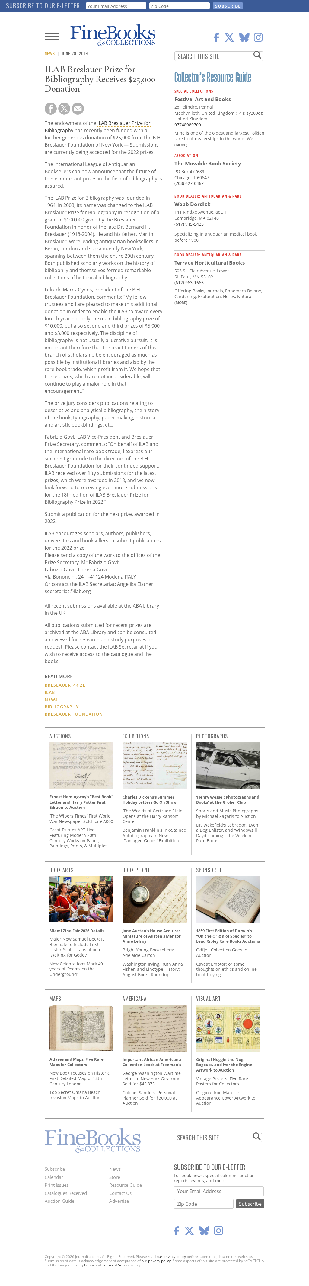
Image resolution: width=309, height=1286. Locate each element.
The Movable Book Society (207, 163)
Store (114, 1177)
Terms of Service (116, 1265)
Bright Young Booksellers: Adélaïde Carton (148, 952)
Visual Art (208, 998)
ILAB (50, 692)
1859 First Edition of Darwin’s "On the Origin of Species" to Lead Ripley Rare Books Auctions (228, 936)
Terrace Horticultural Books (209, 262)
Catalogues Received (66, 1193)
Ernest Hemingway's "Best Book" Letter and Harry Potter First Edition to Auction (81, 802)
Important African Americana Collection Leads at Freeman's (152, 1062)
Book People (136, 870)
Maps (55, 998)
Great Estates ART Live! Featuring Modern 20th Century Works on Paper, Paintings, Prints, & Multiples (78, 838)
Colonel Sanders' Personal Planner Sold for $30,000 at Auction (150, 1098)
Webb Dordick (192, 204)
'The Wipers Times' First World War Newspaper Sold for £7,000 (81, 818)
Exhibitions (136, 736)
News (50, 53)
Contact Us (120, 1193)
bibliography (62, 707)
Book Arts (61, 870)
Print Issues (56, 1185)
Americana (135, 998)
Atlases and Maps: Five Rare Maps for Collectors (76, 1061)
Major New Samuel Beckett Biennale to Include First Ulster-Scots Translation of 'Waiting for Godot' (76, 947)
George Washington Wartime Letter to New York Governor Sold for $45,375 (152, 1078)
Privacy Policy (82, 1265)
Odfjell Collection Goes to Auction (221, 952)
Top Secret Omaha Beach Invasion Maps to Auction (74, 1094)
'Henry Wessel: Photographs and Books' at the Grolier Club (227, 799)
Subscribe (55, 1169)
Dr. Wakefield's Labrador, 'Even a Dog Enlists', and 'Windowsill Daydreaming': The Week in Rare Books (227, 833)
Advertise (119, 1201)
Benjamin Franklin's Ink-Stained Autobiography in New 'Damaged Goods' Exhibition (154, 835)
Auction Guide (59, 1201)
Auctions (60, 736)
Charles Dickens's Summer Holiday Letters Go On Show (150, 799)
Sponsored (208, 870)
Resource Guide (125, 1185)
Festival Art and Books (202, 99)
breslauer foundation (74, 714)
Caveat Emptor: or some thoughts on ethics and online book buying (226, 969)
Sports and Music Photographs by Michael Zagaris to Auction (227, 813)
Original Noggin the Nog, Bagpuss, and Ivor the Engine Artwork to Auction (224, 1065)
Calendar (54, 1177)
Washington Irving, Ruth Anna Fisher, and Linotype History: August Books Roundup (153, 969)
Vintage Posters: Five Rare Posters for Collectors (222, 1081)
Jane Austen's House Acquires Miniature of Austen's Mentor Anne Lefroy (152, 936)
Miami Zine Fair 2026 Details (76, 930)
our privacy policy (171, 1256)
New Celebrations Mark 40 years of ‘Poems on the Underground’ (76, 969)
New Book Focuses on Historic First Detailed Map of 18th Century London (79, 1078)
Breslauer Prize (65, 685)
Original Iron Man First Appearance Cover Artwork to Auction (225, 1098)
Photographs (212, 736)
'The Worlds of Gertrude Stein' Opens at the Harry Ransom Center (153, 816)
